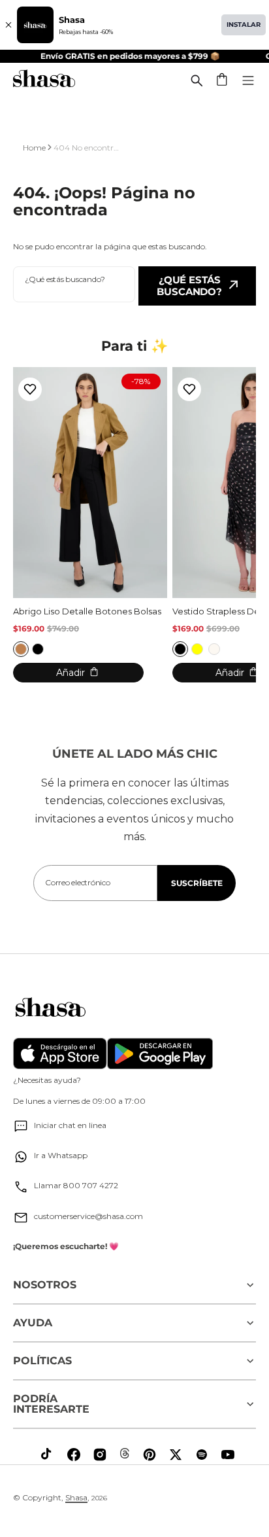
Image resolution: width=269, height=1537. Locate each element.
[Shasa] (44, 80)
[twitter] (175, 1454)
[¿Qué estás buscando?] (196, 80)
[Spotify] (202, 1454)
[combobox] (74, 284)
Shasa (76, 1497)
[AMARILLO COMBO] (197, 649)
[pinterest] (149, 1454)
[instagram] (100, 1454)
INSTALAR (244, 24)
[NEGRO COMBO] (180, 649)
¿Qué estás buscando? (189, 286)
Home (34, 147)
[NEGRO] (38, 649)
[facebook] (74, 1454)
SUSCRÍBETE (197, 883)
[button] (222, 80)
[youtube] (228, 1454)
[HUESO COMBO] (214, 649)
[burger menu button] (248, 80)
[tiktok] (47, 1454)
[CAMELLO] (21, 649)
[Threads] (124, 1453)
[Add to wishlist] (30, 389)
